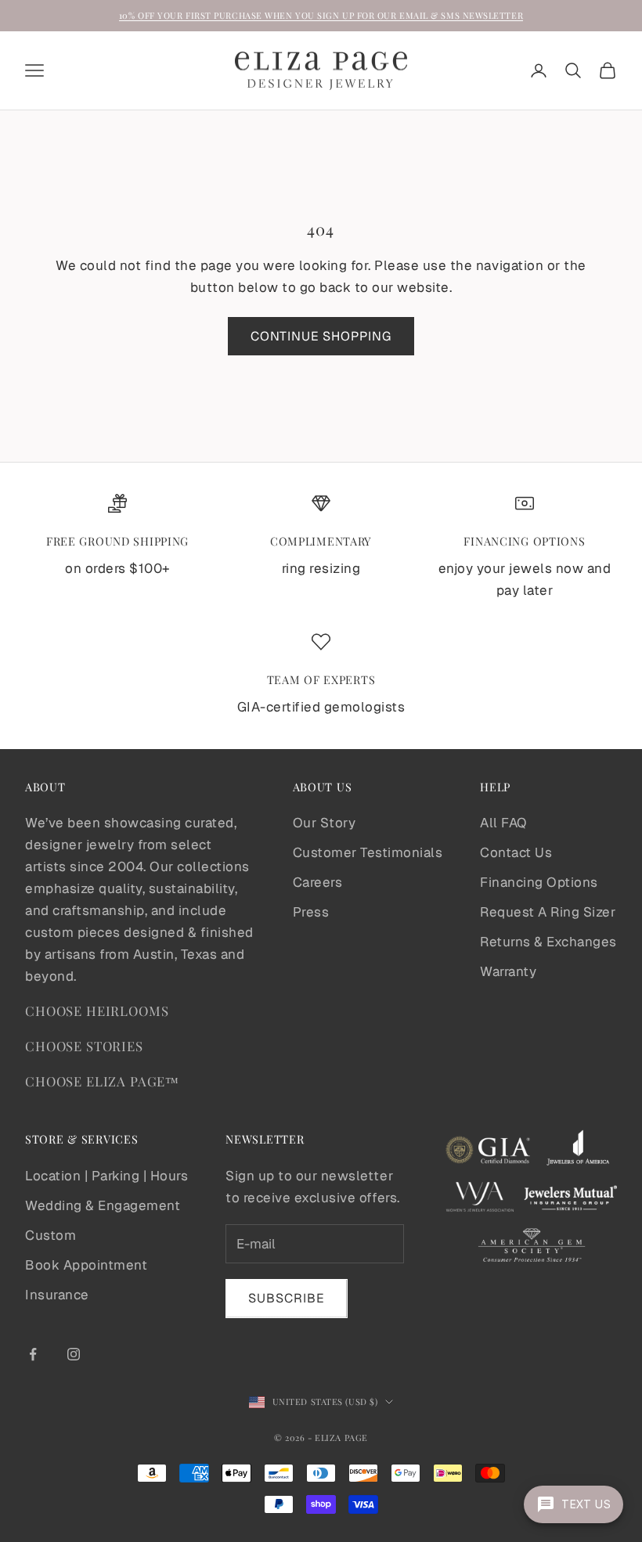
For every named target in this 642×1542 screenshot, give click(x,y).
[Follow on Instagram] (73, 1354)
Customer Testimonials (368, 852)
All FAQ (503, 822)
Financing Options (539, 882)
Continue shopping (321, 336)
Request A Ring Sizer (547, 912)
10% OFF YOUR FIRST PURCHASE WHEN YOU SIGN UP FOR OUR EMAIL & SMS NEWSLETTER (321, 15)
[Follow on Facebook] (33, 1354)
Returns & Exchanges (548, 941)
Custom (50, 1235)
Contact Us (516, 852)
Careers (318, 882)
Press (311, 912)
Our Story (324, 822)
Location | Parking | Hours (106, 1175)
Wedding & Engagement (102, 1205)
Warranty (508, 971)
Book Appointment (86, 1265)
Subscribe (286, 1298)
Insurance (57, 1294)
